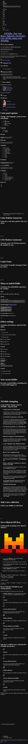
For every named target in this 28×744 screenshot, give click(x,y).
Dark (7, 299)
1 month (13, 582)
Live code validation (6, 339)
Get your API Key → (5, 51)
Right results (23, 575)
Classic (3, 575)
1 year (23, 582)
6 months (18, 582)
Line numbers (5, 349)
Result (18, 294)
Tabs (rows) (11, 576)
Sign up (4, 558)
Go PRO (5, 594)
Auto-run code (5, 332)
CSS (14, 294)
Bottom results (16, 575)
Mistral (16, 53)
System (3, 577)
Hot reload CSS (5, 341)
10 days (8, 582)
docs (3, 92)
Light (3, 299)
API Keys (20, 561)
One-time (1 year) (8, 737)
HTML (9, 294)
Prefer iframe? (13, 304)
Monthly (6, 736)
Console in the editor (6, 371)
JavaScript (4, 294)
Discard (8, 214)
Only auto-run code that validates (9, 334)
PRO (10, 63)
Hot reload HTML (6, 344)
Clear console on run (6, 373)
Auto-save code (5, 337)
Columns (9, 575)
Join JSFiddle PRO (8, 739)
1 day (3, 582)
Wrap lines (4, 351)
